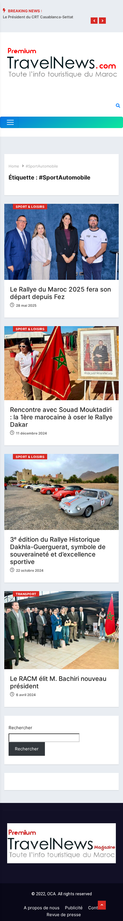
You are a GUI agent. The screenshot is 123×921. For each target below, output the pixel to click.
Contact (96, 907)
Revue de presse (64, 914)
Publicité (74, 907)
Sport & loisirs (30, 207)
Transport (26, 594)
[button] (94, 20)
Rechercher (20, 727)
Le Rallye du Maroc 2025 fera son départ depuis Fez (60, 293)
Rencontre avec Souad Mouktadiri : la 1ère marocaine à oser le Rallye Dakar (61, 417)
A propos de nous (41, 907)
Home (14, 166)
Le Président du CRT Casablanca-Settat (38, 17)
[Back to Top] (102, 905)
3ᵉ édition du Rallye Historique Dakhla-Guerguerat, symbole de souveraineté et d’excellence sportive (58, 550)
